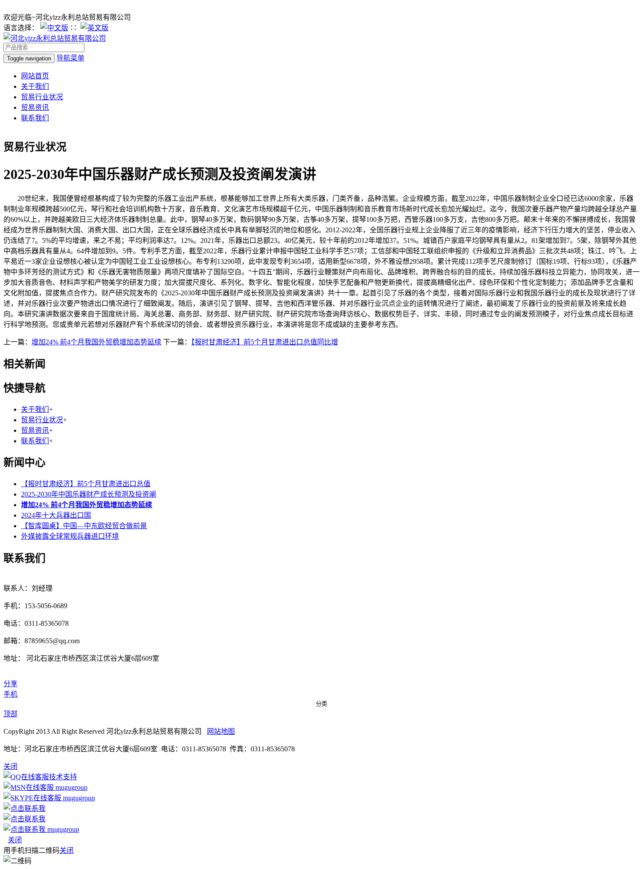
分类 (321, 704)
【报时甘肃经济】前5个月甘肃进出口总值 (85, 483)
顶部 (10, 714)
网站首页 (35, 76)
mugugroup (70, 787)
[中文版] (54, 28)
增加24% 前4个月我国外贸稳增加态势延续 (96, 342)
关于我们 (35, 86)
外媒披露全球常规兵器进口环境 (70, 536)
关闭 (15, 840)
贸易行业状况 (42, 97)
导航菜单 (70, 58)
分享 (10, 683)
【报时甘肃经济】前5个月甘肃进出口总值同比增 (264, 342)
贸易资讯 (35, 107)
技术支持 (63, 777)
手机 (10, 694)
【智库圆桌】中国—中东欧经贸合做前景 (84, 525)
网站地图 (221, 731)
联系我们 (35, 118)
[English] (94, 28)
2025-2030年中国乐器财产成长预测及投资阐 (88, 494)
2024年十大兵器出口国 (56, 515)
